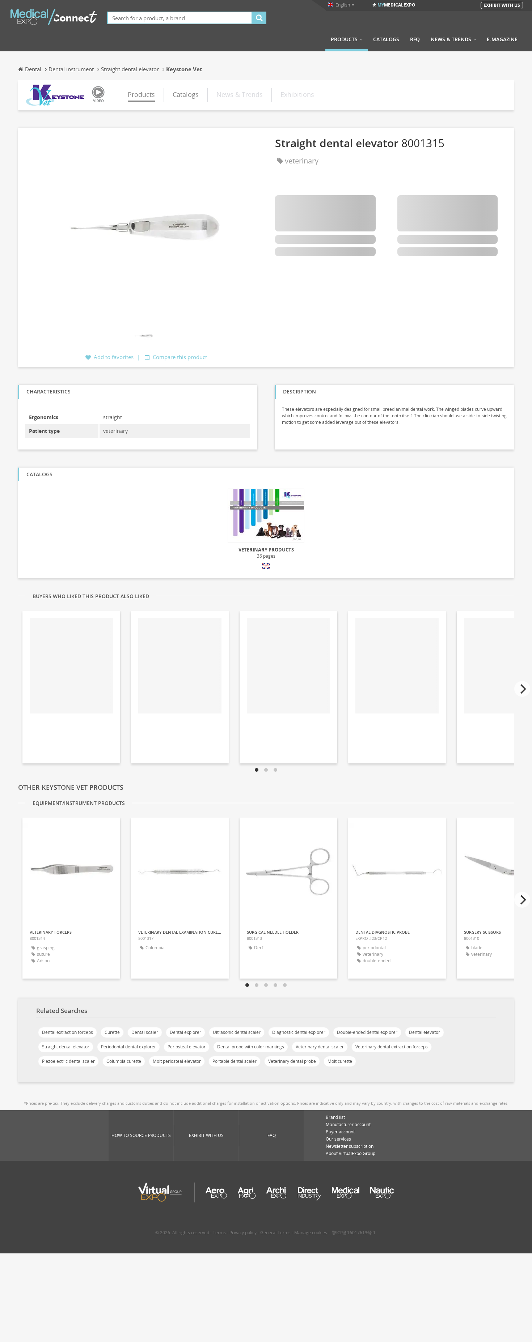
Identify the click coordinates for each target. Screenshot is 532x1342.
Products (344, 39)
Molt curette (340, 1061)
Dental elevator (424, 1032)
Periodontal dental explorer (128, 1047)
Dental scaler (144, 1032)
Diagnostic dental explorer (298, 1032)
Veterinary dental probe (292, 1061)
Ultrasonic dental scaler (237, 1032)
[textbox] (179, 18)
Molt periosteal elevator (177, 1061)
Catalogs (386, 39)
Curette (112, 1032)
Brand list (335, 1117)
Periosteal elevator (187, 1047)
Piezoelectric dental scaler (68, 1061)
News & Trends (451, 39)
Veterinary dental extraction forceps (391, 1047)
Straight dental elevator (65, 1047)
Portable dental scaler (234, 1061)
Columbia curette (123, 1061)
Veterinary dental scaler (320, 1047)
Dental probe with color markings (250, 1047)
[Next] (522, 689)
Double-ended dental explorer (367, 1032)
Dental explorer (185, 1032)
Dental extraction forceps (67, 1032)
